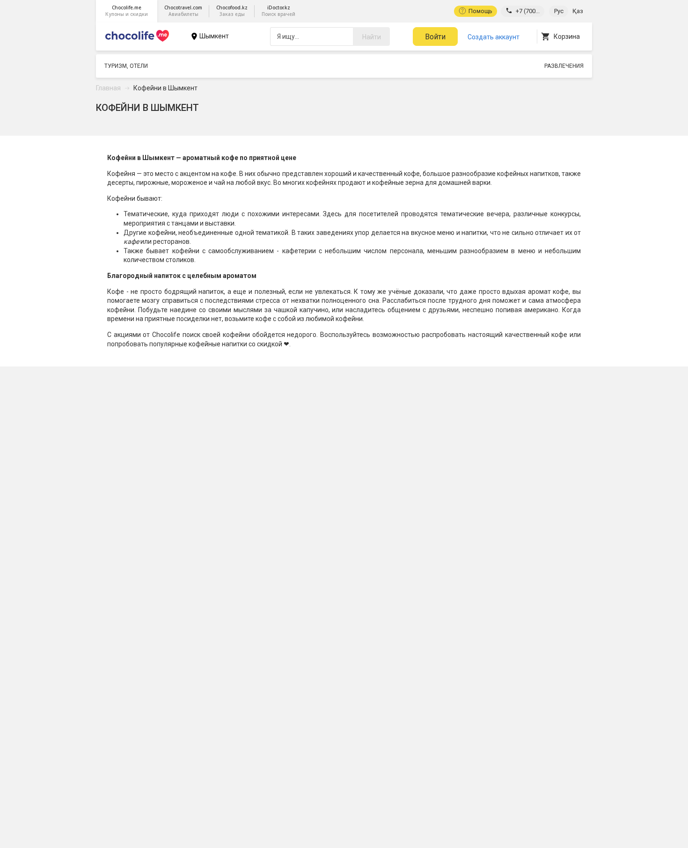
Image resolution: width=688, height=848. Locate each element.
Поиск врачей (278, 10)
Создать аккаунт (494, 37)
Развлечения (564, 66)
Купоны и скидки (126, 10)
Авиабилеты (183, 10)
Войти (435, 36)
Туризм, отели (126, 66)
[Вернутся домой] (137, 41)
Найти (371, 37)
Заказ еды (232, 10)
